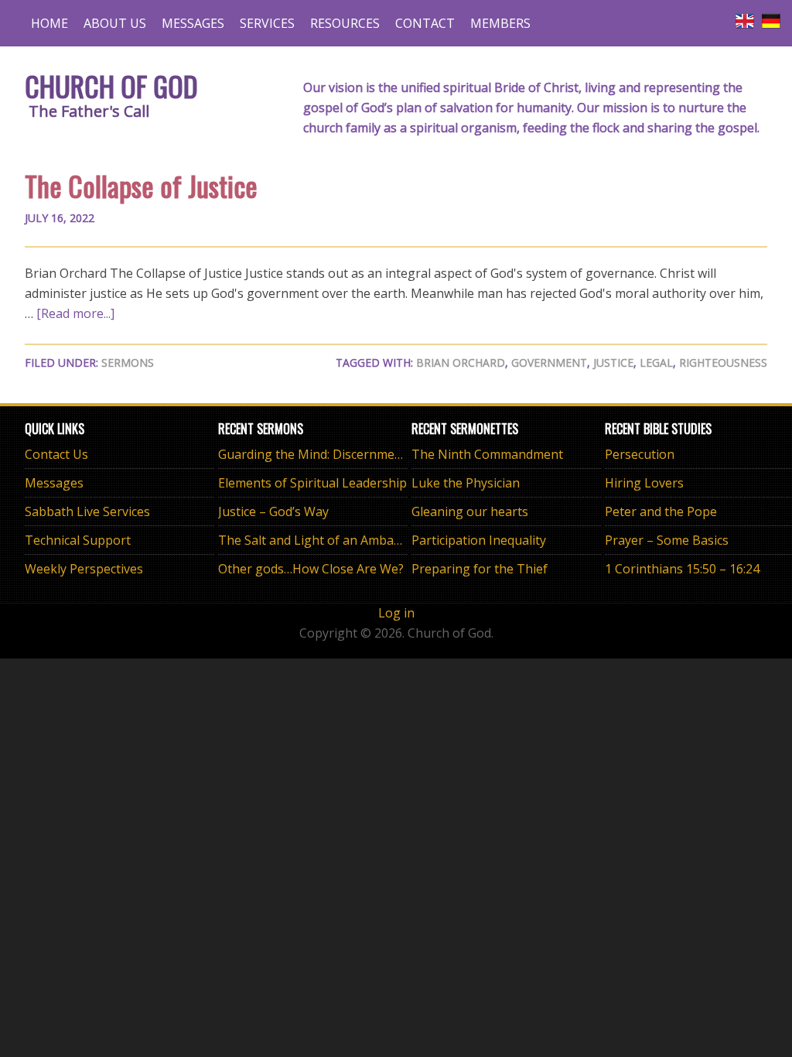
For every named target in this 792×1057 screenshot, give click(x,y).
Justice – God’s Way (273, 511)
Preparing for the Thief (479, 568)
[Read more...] (75, 313)
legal (656, 362)
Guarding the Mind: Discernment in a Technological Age (379, 454)
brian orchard (460, 362)
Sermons (127, 362)
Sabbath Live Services (87, 511)
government (549, 362)
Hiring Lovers (644, 482)
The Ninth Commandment (487, 454)
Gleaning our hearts (469, 511)
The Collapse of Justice (141, 185)
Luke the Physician (465, 482)
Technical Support (78, 540)
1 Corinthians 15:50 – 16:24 (682, 568)
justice (613, 362)
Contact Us (56, 454)
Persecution (639, 454)
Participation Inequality (478, 540)
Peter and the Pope (661, 511)
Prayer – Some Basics (667, 540)
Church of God (111, 85)
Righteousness (723, 362)
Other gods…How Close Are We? (311, 568)
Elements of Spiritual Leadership (312, 482)
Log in (396, 612)
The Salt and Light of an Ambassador (325, 540)
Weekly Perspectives (84, 568)
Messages (54, 482)
